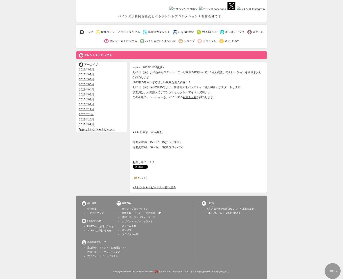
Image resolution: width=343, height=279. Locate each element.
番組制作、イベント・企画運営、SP (141, 213)
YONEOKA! (229, 41)
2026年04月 (86, 89)
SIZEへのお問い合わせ (99, 230)
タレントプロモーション (135, 208)
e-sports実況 (183, 32)
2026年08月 (86, 69)
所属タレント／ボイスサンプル (118, 32)
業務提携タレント (156, 32)
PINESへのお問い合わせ (100, 226)
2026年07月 (86, 74)
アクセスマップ (95, 213)
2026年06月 (86, 79)
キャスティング (232, 32)
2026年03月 (86, 94)
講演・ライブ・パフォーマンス (138, 217)
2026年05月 (86, 84)
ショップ (186, 41)
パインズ (99, 7)
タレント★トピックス (120, 41)
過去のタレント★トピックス (97, 129)
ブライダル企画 (130, 234)
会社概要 (92, 208)
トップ (86, 32)
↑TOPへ (333, 271)
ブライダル (207, 41)
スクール (255, 32)
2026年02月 (86, 99)
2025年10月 (86, 119)
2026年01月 (86, 104)
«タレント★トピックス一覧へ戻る (154, 187)
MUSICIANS (207, 32)
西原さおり (190, 97)
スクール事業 (129, 225)
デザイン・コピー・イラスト (137, 221)
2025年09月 (86, 124)
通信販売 (126, 230)
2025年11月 (86, 114)
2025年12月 (86, 109)
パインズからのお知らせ (158, 41)
